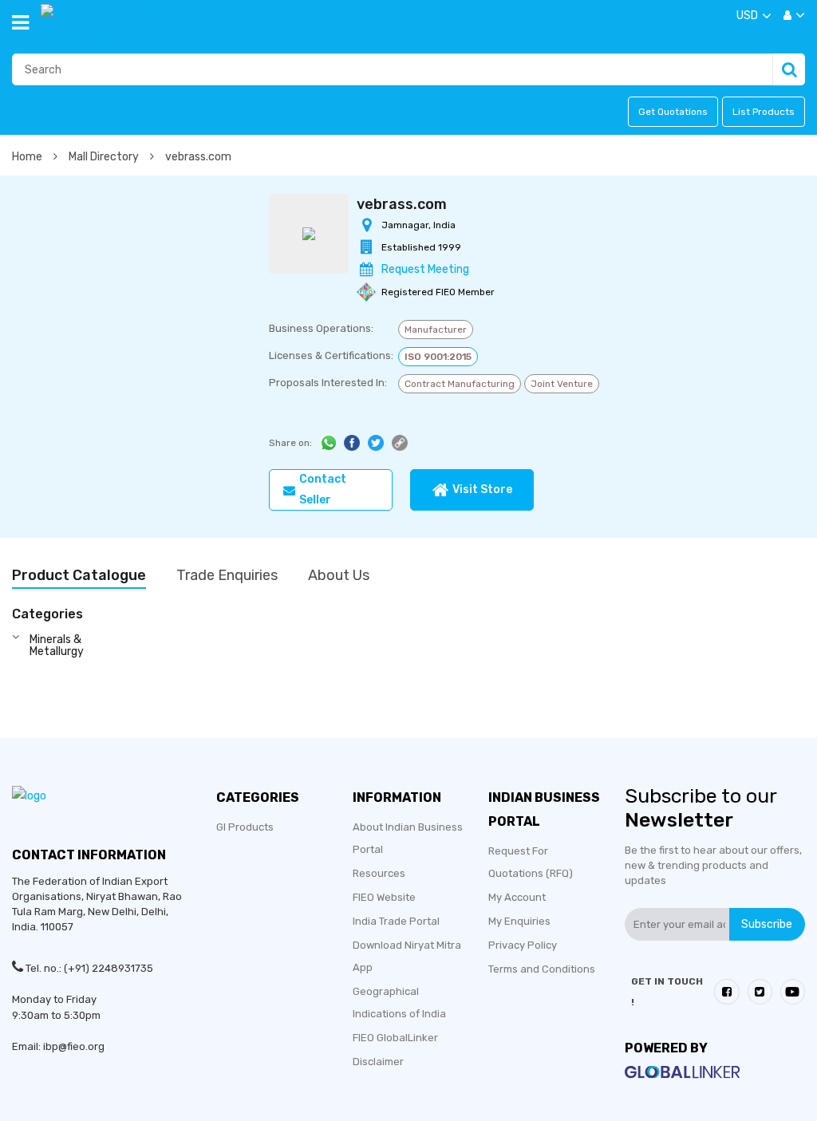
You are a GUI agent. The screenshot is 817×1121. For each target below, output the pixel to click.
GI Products (245, 827)
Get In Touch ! (667, 992)
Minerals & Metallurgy (57, 645)
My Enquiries (519, 921)
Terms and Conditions (541, 969)
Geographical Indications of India (399, 1002)
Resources (379, 873)
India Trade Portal (396, 921)
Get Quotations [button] (673, 111)
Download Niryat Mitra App (407, 956)
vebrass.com (198, 157)
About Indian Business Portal (408, 838)
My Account (517, 897)
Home (28, 157)
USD (747, 15)
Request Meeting (425, 269)
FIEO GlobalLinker (395, 1038)
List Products (763, 111)
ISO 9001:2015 (438, 356)
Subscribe (766, 923)
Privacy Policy (522, 945)
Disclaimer (378, 1062)
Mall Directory (105, 157)
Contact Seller (322, 489)
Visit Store (482, 489)
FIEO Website (384, 897)
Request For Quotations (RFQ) (530, 862)
